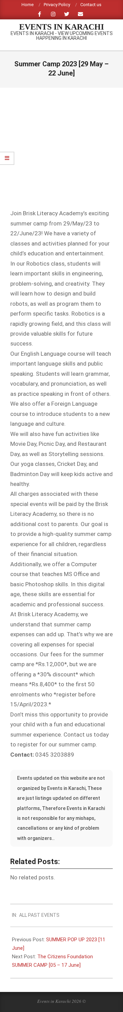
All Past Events (39, 915)
